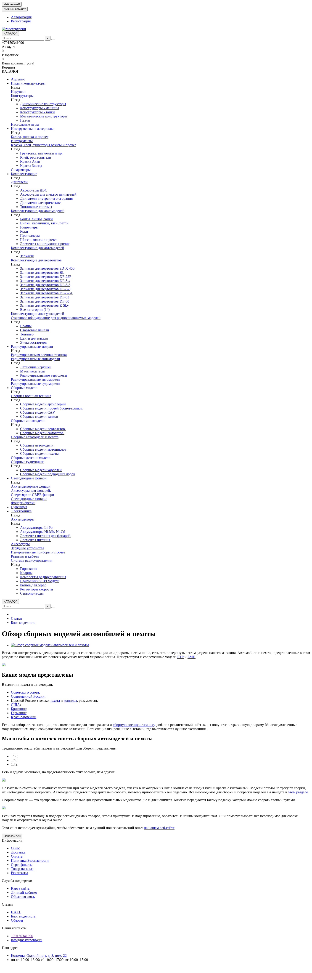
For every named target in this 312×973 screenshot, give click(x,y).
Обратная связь (23, 897)
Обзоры (17, 920)
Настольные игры (25, 124)
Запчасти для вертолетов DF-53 (44, 297)
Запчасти (27, 256)
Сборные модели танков (39, 416)
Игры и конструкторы (28, 83)
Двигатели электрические (40, 203)
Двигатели (19, 182)
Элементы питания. (35, 540)
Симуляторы (21, 170)
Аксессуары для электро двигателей (48, 194)
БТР (180, 657)
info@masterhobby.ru (26, 940)
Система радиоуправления (31, 560)
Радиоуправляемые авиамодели (35, 359)
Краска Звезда (31, 165)
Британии (18, 709)
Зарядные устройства (27, 548)
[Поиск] (53, 39)
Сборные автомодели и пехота (34, 437)
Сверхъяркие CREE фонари (32, 495)
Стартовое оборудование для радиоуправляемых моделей (55, 318)
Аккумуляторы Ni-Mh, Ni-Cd (42, 532)
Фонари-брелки (23, 503)
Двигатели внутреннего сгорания (46, 198)
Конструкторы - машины (39, 108)
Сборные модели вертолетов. (43, 429)
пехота (55, 700)
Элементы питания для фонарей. (45, 536)
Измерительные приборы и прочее (38, 552)
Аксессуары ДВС (33, 190)
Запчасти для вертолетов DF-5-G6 (46, 293)
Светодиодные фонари (29, 478)
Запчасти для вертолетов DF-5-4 (45, 281)
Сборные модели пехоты (39, 453)
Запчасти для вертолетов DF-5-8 (45, 289)
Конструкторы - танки (37, 112)
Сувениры (19, 507)
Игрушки (18, 91)
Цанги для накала (34, 338)
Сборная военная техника (31, 396)
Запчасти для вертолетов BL (42, 272)
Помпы (26, 326)
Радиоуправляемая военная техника (39, 355)
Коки (24, 231)
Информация (12, 840)
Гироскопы (28, 569)
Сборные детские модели (30, 458)
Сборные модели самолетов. (42, 433)
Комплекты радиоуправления (43, 577)
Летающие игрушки (35, 367)
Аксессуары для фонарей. (31, 490)
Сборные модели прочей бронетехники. (51, 408)
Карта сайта (20, 888)
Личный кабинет (24, 892)
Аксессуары (20, 544)
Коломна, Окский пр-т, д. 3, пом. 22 (39, 955)
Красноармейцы (23, 717)
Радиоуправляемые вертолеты (43, 375)
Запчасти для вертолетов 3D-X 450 (47, 268)
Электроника (21, 511)
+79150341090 (22, 936)
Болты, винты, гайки (36, 219)
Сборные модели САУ (37, 412)
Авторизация (21, 17)
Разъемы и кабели (25, 556)
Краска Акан (30, 161)
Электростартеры (33, 342)
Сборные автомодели (36, 445)
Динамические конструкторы (43, 104)
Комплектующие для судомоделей (37, 314)
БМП (192, 657)
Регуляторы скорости (36, 589)
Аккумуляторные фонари (30, 486)
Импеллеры (29, 227)
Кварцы (26, 573)
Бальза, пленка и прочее (29, 137)
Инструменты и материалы (32, 128)
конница (70, 700)
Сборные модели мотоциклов (43, 449)
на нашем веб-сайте (159, 828)
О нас (15, 848)
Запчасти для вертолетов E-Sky (44, 305)
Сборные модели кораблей (41, 470)
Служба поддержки (17, 881)
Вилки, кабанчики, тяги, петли (44, 223)
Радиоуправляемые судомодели (35, 383)
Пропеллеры (30, 235)
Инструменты (22, 141)
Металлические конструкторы (43, 116)
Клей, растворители (35, 157)
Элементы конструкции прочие (44, 244)
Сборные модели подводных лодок (47, 474)
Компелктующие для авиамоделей (37, 211)
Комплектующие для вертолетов (36, 260)
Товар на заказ (22, 869)
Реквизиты (19, 873)
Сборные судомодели (27, 462)
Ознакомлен (12, 836)
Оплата (16, 856)
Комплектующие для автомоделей (37, 248)
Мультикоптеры (32, 371)
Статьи (16, 618)
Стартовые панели (34, 330)
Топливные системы (36, 207)
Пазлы (25, 120)
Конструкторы (22, 96)
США (15, 705)
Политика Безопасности (30, 860)
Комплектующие (24, 174)
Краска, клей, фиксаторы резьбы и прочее (43, 145)
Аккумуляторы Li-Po (36, 527)
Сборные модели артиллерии (43, 404)
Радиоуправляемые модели (32, 346)
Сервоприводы (32, 593)
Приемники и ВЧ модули (39, 581)
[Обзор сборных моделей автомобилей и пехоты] (50, 645)
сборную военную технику (134, 725)
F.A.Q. (16, 912)
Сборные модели (24, 388)
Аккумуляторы (22, 519)
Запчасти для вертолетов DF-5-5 (45, 285)
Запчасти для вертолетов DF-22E (45, 277)
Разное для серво (33, 585)
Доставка (18, 852)
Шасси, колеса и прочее (38, 240)
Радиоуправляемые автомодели (35, 379)
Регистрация (21, 21)
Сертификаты (21, 865)
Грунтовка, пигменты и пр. (41, 153)
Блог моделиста (23, 623)
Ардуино (18, 79)
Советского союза (25, 692)
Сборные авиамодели (28, 421)
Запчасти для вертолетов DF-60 (44, 301)
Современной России (28, 696)
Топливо (27, 334)
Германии (18, 713)
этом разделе (298, 792)
